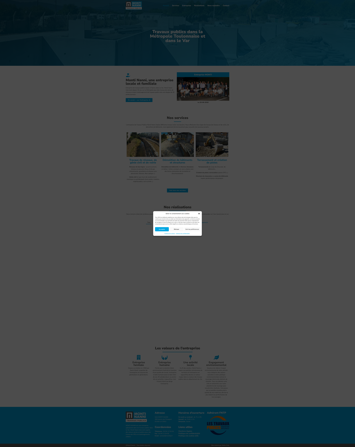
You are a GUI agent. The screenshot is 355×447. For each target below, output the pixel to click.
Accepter (162, 229)
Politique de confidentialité (183, 233)
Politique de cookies (169, 233)
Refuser (176, 229)
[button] (199, 214)
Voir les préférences (192, 229)
